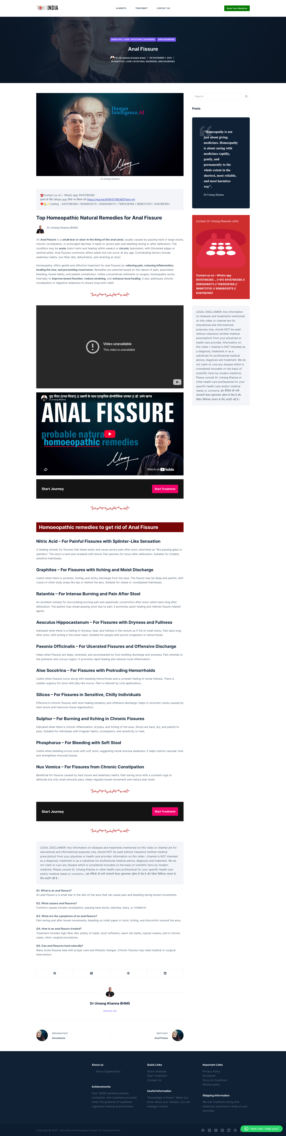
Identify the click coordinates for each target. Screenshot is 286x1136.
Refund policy (211, 1084)
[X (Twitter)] (91, 973)
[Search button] (246, 96)
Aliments (121, 8)
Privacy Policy (211, 1071)
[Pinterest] (128, 973)
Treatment (141, 8)
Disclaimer (209, 1075)
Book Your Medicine (237, 8)
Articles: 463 (110, 1011)
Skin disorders (166, 39)
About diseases (156, 1071)
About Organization (108, 1071)
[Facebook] (54, 973)
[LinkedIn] (165, 973)
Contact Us (163, 8)
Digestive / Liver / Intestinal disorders (133, 39)
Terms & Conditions (215, 1080)
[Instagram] (215, 1130)
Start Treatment (157, 1075)
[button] (261, 1128)
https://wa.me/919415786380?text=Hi (111, 199)
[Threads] (222, 1130)
